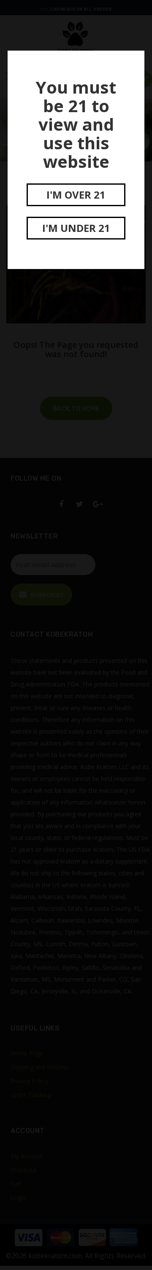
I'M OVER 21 (76, 195)
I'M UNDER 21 (76, 228)
